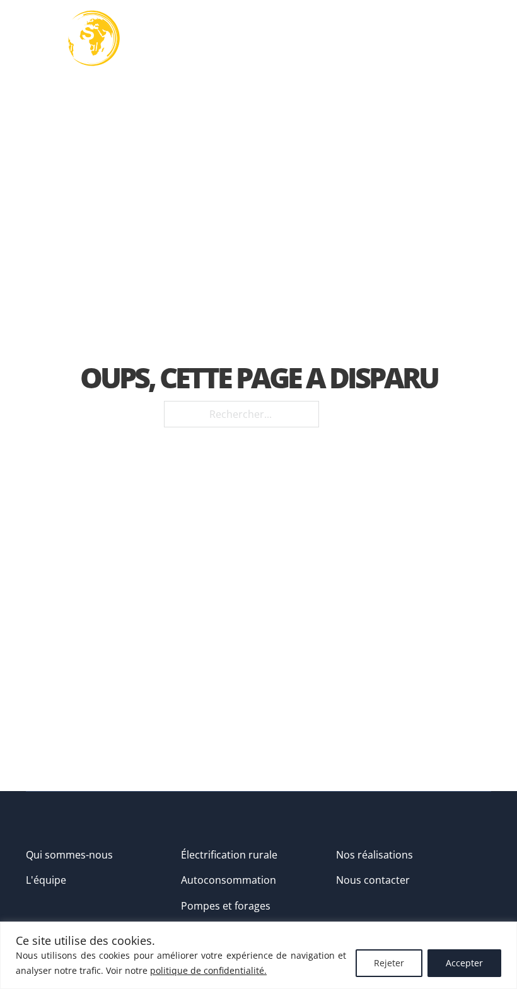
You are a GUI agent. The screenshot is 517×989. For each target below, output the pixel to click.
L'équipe (46, 880)
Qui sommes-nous (69, 855)
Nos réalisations (374, 855)
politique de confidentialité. (208, 970)
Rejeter (389, 963)
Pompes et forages (225, 906)
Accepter (464, 963)
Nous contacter (373, 880)
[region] (258, 955)
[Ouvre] (478, 38)
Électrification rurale (229, 855)
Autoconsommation (228, 880)
